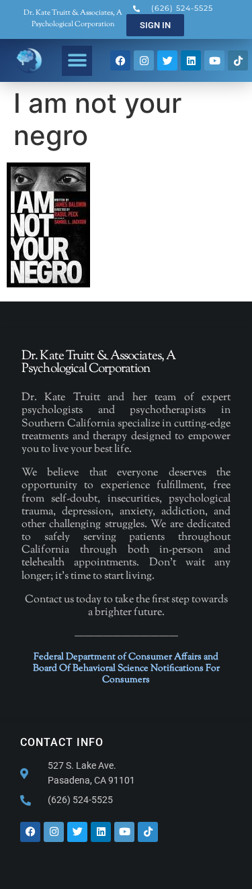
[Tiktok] (238, 60)
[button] (77, 61)
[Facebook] (120, 60)
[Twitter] (167, 60)
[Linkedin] (191, 60)
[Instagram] (144, 60)
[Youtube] (214, 60)
